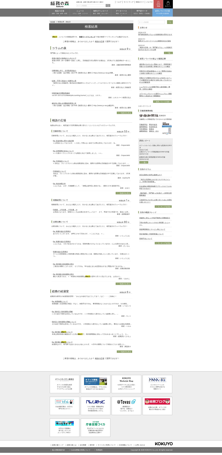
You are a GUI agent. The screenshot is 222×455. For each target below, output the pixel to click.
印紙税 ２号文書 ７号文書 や (65, 210)
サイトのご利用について (107, 445)
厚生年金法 (153, 124)
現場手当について (145, 239)
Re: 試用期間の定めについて (63, 151)
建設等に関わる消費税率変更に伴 (64, 103)
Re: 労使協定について (61, 161)
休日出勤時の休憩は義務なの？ (150, 175)
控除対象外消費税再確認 (61, 93)
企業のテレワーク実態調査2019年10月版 (154, 152)
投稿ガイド (140, 2)
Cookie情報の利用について (80, 450)
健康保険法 (143, 131)
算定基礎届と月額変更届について (151, 234)
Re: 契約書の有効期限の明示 (63, 264)
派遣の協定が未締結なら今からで (64, 58)
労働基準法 (143, 124)
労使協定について (59, 171)
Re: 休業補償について (60, 301)
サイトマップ (128, 2)
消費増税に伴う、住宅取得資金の (64, 71)
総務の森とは (71, 445)
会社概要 (83, 445)
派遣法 (151, 129)
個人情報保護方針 (58, 450)
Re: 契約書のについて (62, 332)
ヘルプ (119, 2)
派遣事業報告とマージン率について (152, 229)
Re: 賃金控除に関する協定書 (63, 141)
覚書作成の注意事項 (60, 252)
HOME (52, 22)
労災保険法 (143, 129)
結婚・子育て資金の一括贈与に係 (64, 81)
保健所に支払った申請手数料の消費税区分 (154, 218)
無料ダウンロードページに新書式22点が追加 (154, 41)
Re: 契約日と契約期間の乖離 (62, 312)
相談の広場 (99, 41)
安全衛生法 (153, 127)
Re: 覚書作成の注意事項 (62, 231)
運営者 (92, 445)
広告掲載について (125, 445)
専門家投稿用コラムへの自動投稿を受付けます (155, 34)
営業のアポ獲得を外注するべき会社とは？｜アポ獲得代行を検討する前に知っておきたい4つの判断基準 (155, 80)
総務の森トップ (57, 445)
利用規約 (99, 450)
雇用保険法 (143, 127)
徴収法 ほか (154, 131)
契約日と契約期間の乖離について (64, 322)
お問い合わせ (140, 445)
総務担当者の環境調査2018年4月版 (152, 157)
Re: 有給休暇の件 (59, 184)
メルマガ (149, 2)
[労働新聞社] (149, 115)
